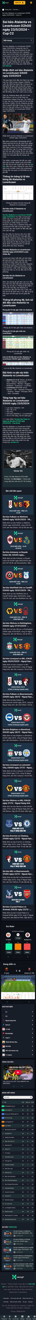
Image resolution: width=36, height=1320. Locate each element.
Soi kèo (15, 9)
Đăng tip (18, 2)
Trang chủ (8, 9)
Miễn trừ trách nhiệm (15, 1302)
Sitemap (30, 1302)
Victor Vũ (18, 471)
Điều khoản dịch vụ (28, 1298)
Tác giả (25, 1302)
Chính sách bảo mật (15, 1298)
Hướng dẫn (6, 1298)
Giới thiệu (6, 1302)
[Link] (5, 2)
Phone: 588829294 (18, 1311)
